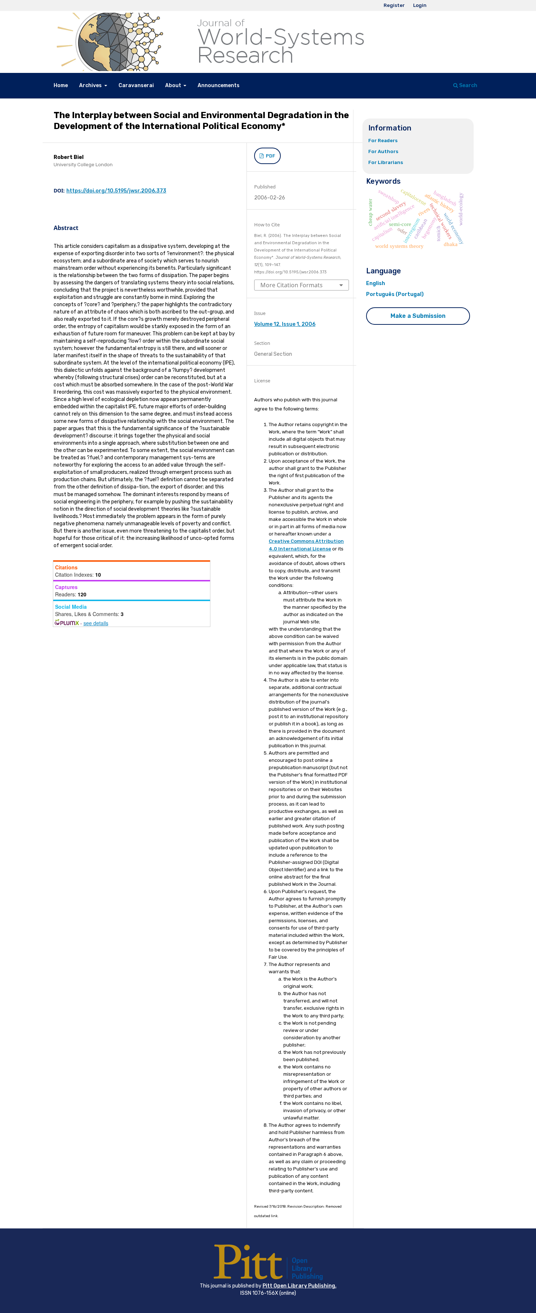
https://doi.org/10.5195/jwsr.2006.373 (116, 191)
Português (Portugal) (395, 294)
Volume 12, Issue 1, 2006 (284, 324)
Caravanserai (136, 85)
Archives (91, 85)
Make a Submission (418, 315)
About (173, 85)
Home (61, 85)
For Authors (383, 151)
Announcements (219, 85)
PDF (270, 156)
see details (95, 623)
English (375, 283)
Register (394, 5)
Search (467, 85)
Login (420, 5)
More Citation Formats (291, 285)
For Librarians (385, 162)
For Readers (383, 140)
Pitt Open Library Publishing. (300, 1286)
